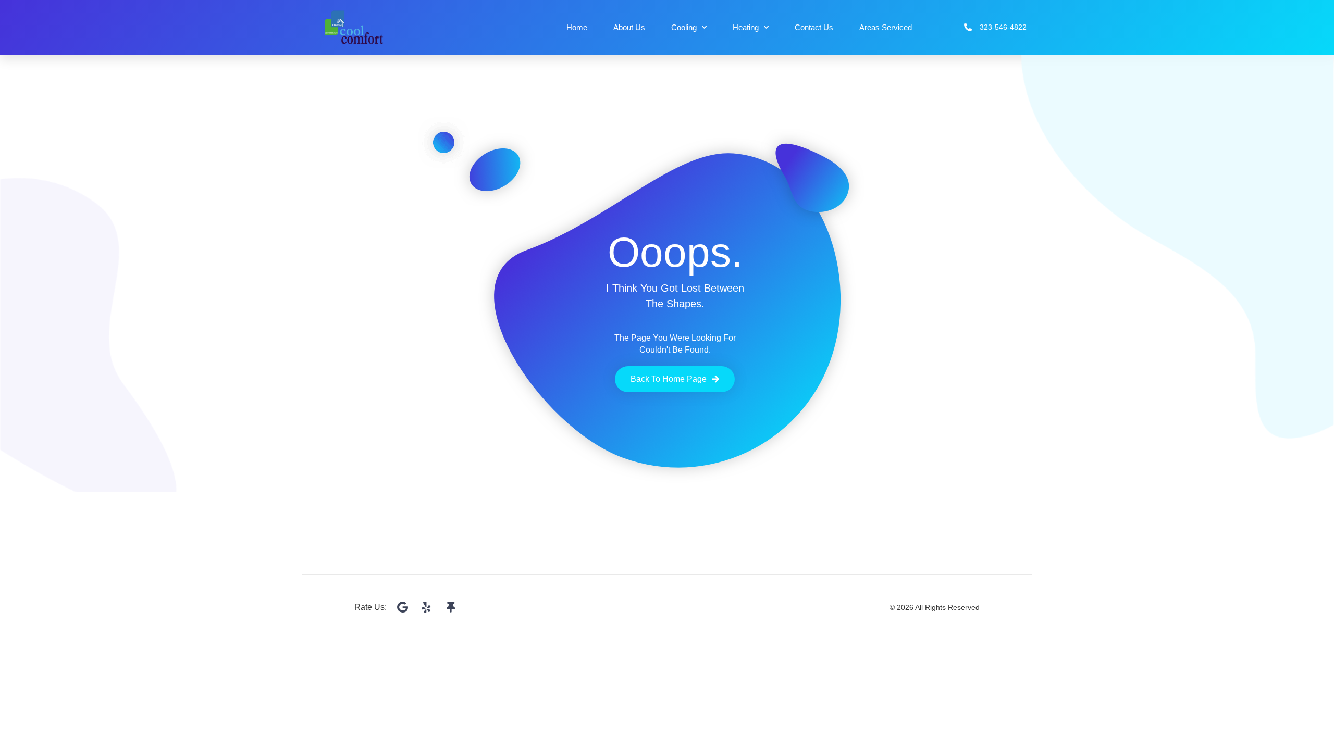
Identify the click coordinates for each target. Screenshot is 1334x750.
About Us (629, 27)
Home (576, 27)
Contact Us (814, 27)
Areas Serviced (885, 27)
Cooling (684, 27)
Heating (746, 27)
